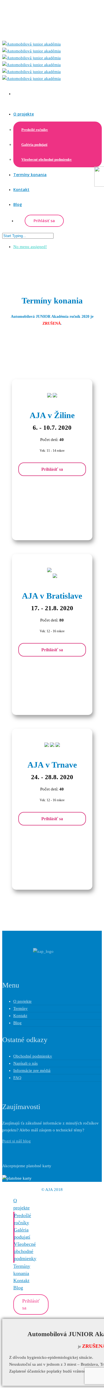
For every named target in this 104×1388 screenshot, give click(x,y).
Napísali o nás (25, 1063)
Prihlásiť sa (52, 469)
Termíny (20, 1008)
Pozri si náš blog (16, 1141)
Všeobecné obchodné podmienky (46, 159)
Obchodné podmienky (32, 1056)
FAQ (17, 1077)
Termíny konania (30, 174)
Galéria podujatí (34, 144)
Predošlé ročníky (34, 130)
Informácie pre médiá (31, 1070)
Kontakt (21, 189)
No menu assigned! (30, 246)
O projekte (23, 114)
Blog (17, 204)
